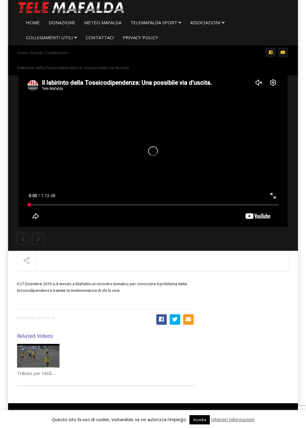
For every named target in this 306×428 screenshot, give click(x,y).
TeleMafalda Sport (154, 22)
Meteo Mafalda (102, 22)
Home (33, 22)
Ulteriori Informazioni (232, 419)
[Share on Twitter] (175, 319)
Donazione (62, 22)
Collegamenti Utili (50, 37)
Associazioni (206, 22)
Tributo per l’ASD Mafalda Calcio (49, 373)
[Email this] (188, 319)
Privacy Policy (140, 37)
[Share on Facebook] (161, 319)
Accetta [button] (199, 419)
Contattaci (100, 37)
